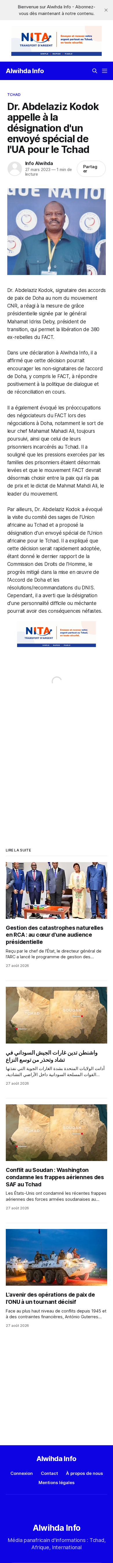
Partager (90, 169)
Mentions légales (56, 1482)
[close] (106, 10)
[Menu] (104, 70)
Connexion (21, 1473)
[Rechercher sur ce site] (94, 70)
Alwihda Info (25, 71)
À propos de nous (84, 1473)
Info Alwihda (39, 163)
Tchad (14, 94)
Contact (49, 1473)
